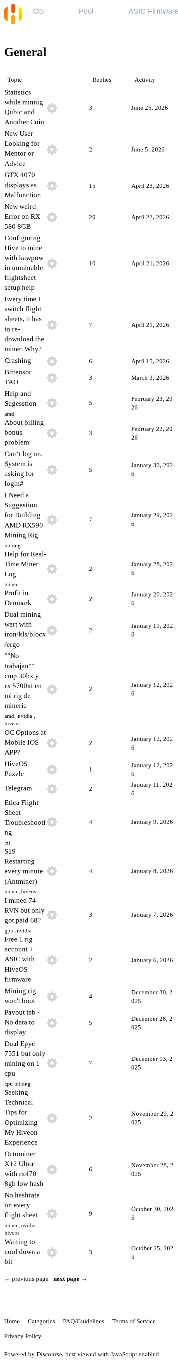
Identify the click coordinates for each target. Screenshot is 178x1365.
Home (12, 1321)
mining (13, 545)
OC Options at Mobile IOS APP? (25, 742)
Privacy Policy (22, 1336)
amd (9, 414)
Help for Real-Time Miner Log (25, 564)
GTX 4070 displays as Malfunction (23, 185)
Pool (86, 11)
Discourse (49, 1354)
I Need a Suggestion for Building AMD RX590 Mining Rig (24, 515)
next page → (70, 1278)
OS (38, 11)
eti (7, 843)
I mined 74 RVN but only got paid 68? (25, 910)
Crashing (18, 360)
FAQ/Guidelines (83, 1321)
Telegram (18, 788)
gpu (9, 930)
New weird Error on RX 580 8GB (22, 216)
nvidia (25, 716)
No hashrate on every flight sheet (22, 1205)
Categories (41, 1321)
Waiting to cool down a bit (22, 1252)
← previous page (26, 1278)
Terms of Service (134, 1321)
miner (11, 584)
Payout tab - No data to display (22, 1022)
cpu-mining (18, 1084)
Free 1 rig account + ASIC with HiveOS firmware (20, 959)
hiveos (12, 723)
